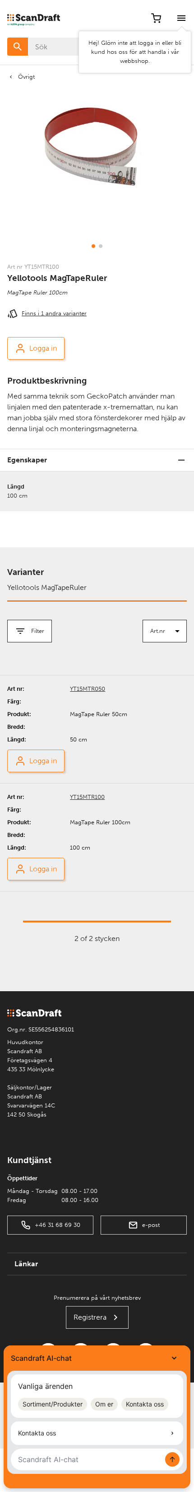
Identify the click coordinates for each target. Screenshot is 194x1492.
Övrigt (26, 76)
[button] (93, 246)
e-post (151, 1224)
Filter (37, 630)
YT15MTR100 (87, 797)
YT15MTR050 (87, 688)
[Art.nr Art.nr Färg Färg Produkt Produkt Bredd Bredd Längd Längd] (165, 631)
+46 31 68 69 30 (57, 1224)
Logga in (43, 348)
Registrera (90, 1317)
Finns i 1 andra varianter (54, 313)
